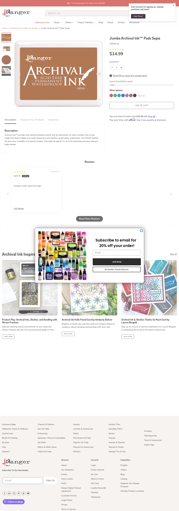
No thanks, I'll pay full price (117, 269)
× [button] (173, 5)
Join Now (116, 261)
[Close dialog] (141, 230)
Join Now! (138, 16)
